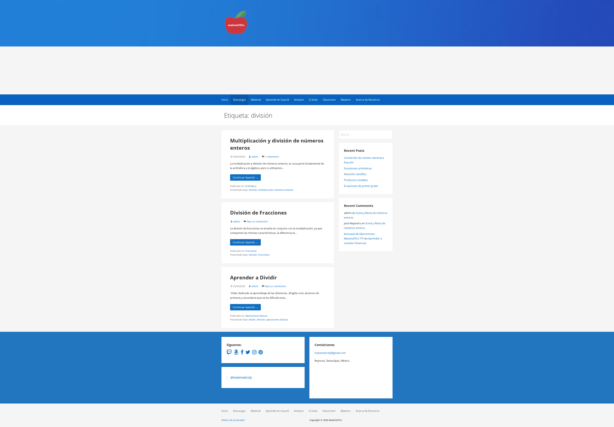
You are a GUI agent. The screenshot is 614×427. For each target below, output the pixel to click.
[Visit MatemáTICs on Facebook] (242, 353)
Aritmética (250, 186)
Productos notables (356, 180)
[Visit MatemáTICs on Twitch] (229, 353)
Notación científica (355, 174)
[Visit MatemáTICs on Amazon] (236, 353)
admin (255, 156)
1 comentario (272, 156)
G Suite (313, 99)
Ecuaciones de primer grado (361, 186)
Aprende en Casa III (277, 99)
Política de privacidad (232, 420)
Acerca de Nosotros (368, 99)
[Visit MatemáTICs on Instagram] (254, 353)
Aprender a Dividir (253, 277)
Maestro (346, 99)
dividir (252, 319)
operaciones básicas (277, 319)
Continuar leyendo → (245, 177)
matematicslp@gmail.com (330, 353)
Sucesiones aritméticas (358, 168)
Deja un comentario (257, 221)
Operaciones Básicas (256, 315)
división (253, 189)
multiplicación (265, 189)
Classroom (329, 99)
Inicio (225, 99)
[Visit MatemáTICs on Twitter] (247, 353)
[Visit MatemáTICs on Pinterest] (260, 353)
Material (256, 99)
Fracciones (251, 250)
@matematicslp (241, 377)
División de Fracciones (258, 212)
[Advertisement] (307, 70)
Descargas (239, 99)
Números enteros (284, 189)
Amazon (299, 99)
